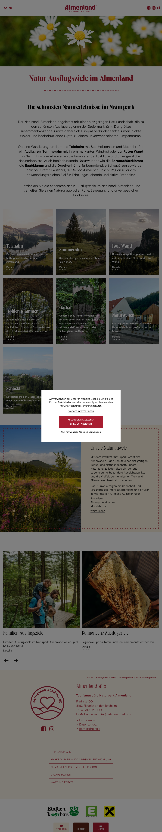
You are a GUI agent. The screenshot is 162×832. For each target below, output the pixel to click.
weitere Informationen (81, 410)
